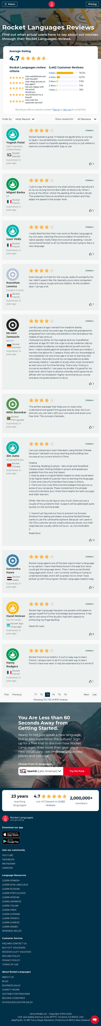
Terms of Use (10, 964)
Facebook (8, 859)
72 (41, 694)
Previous (16, 694)
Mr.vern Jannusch (12, 335)
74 (53, 694)
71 (36, 694)
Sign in (56, 109)
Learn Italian (10, 905)
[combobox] (25, 119)
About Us (8, 977)
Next (86, 694)
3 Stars (52, 81)
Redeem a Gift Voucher (16, 952)
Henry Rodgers (12, 664)
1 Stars (52, 90)
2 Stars (52, 85)
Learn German (11, 914)
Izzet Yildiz (13, 239)
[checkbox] (90, 163)
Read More (35, 533)
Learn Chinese (11, 922)
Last (94, 694)
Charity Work (10, 989)
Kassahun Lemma (13, 284)
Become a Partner (13, 998)
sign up (67, 109)
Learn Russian (11, 889)
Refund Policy (11, 956)
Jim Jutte (12, 455)
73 (47, 694)
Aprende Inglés (12, 931)
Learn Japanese (11, 901)
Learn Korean (10, 897)
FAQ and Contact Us (14, 943)
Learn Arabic (10, 926)
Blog (5, 981)
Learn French (10, 918)
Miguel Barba (15, 192)
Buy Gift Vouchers (13, 947)
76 (65, 694)
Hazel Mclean (15, 616)
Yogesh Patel (15, 142)
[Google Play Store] (50, 841)
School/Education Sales (17, 1002)
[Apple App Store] (50, 834)
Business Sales (11, 985)
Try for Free (76, 771)
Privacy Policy (11, 960)
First (6, 694)
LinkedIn (7, 868)
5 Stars (52, 73)
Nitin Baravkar (16, 412)
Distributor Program (16, 994)
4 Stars (52, 77)
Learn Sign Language (15, 884)
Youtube (7, 855)
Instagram (8, 863)
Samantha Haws (13, 570)
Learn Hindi (9, 910)
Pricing (92, 4)
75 (59, 694)
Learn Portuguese (14, 893)
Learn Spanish (11, 880)
